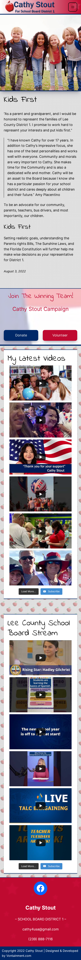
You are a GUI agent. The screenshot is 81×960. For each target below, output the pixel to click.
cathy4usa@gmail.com (40, 929)
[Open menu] (72, 7)
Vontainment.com (18, 956)
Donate (21, 335)
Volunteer (60, 335)
